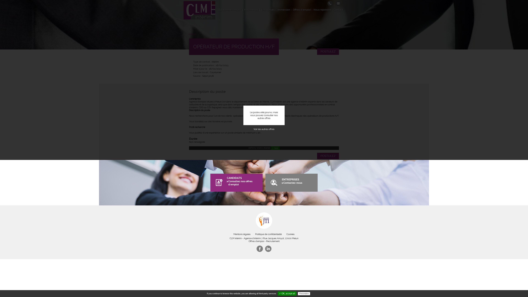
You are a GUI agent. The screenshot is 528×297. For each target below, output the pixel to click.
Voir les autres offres (264, 129)
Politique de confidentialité (268, 234)
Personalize (304, 294)
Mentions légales (242, 234)
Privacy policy (317, 293)
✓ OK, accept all (287, 293)
